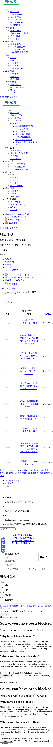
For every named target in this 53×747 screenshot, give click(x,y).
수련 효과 (9, 28)
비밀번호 (11, 561)
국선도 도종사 (16, 14)
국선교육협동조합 (23, 140)
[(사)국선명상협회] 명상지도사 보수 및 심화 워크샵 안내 (29, 356)
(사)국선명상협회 (23, 137)
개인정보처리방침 (17, 606)
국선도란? (14, 12)
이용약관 (9, 483)
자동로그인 (13, 569)
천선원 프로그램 (17, 47)
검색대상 (20, 292)
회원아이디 (12, 554)
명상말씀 (14, 66)
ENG (7, 97)
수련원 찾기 (10, 82)
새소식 (8, 55)
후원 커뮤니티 (16, 79)
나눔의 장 (14, 60)
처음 (2, 470)
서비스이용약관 (33, 606)
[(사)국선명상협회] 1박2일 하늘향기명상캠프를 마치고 (29, 403)
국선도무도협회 (22, 134)
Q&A (12, 90)
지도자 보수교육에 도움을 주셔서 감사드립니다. (29, 371)
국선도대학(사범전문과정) (27, 142)
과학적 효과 (15, 30)
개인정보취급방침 (13, 480)
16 (9, 473)
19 (35, 473)
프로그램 (9, 41)
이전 (7, 470)
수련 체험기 (15, 36)
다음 (50, 473)
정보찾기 (43, 569)
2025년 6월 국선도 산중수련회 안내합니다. (28, 431)
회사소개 (4, 606)
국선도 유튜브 (16, 68)
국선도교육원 (21, 129)
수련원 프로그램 (17, 49)
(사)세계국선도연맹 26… (23, 540)
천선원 (18, 145)
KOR (2, 97)
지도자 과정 (15, 44)
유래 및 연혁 (16, 20)
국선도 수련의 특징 (19, 33)
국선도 (8, 9)
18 (26, 473)
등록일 (48, 314)
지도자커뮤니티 (12, 486)
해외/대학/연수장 (18, 87)
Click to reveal (6, 676)
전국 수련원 (15, 85)
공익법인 (14, 74)
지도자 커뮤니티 (7, 288)
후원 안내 (9, 71)
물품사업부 (20, 131)
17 (17, 473)
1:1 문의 (13, 92)
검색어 (30, 292)
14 (44, 470)
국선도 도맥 (15, 17)
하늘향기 (14, 63)
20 (44, 473)
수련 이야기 (15, 39)
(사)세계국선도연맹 (24, 126)
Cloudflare (4, 678)
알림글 (13, 58)
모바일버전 (46, 606)
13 (35, 470)
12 (26, 470)
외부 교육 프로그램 (19, 52)
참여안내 (14, 76)
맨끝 (2, 476)
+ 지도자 (14, 97)
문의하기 (12, 223)
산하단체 (14, 123)
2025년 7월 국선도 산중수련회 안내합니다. (28, 323)
